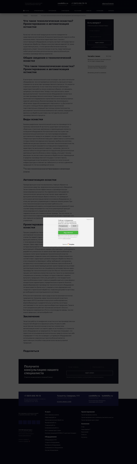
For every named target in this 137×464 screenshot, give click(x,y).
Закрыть (89, 219)
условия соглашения (66, 238)
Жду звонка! (68, 232)
